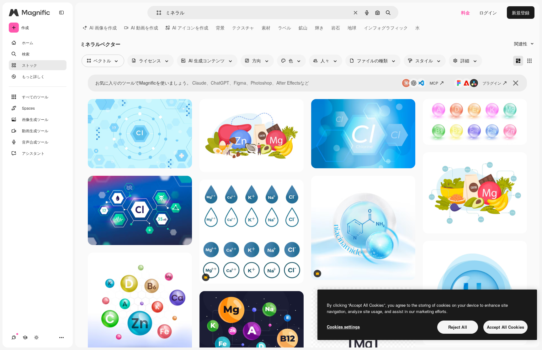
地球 (352, 27)
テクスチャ (243, 27)
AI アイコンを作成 (190, 27)
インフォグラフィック (386, 27)
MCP (434, 83)
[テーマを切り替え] (36, 337)
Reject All (457, 327)
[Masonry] (518, 61)
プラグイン (491, 83)
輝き (319, 27)
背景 (220, 27)
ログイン (488, 12)
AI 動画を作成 (144, 27)
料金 (465, 12)
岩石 (335, 27)
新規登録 (520, 12)
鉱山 (303, 27)
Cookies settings (343, 327)
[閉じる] (515, 83)
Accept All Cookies (505, 327)
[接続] (14, 337)
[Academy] (25, 337)
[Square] (529, 61)
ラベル (284, 27)
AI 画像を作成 (103, 27)
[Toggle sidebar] (61, 13)
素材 (266, 27)
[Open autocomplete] (156, 12)
